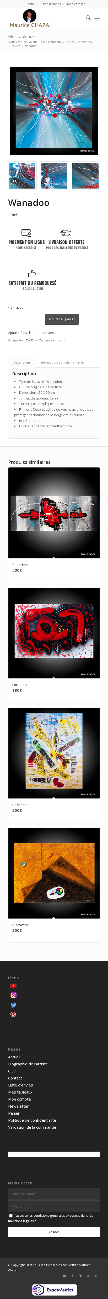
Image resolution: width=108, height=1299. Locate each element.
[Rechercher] (85, 18)
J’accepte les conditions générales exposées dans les (50, 1218)
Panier (30, 4)
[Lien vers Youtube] (64, 1276)
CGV (12, 1070)
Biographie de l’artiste (28, 1063)
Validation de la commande (32, 1127)
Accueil (14, 1056)
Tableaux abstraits (52, 340)
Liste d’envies (51, 4)
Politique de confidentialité (32, 1120)
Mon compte (76, 4)
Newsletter (18, 1106)
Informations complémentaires (62, 362)
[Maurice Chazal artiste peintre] (45, 18)
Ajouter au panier (62, 319)
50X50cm (31, 340)
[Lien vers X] (88, 1276)
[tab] (21, 362)
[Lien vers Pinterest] (96, 1276)
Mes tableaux (21, 36)
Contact (15, 1078)
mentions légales (21, 1221)
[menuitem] (30, 4)
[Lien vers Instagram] (80, 1276)
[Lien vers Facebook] (72, 1276)
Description (22, 362)
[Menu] (97, 18)
